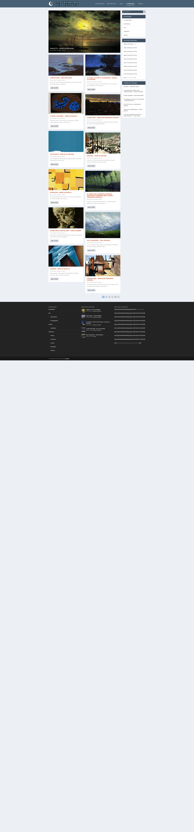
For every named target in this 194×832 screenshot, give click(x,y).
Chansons (53, 339)
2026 (125, 44)
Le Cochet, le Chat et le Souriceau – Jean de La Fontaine (102, 78)
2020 (125, 66)
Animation (53, 328)
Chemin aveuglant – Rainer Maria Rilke (134, 95)
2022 (125, 59)
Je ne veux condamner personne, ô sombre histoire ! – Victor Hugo (133, 115)
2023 (125, 55)
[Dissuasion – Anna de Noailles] (66, 179)
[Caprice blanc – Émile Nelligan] (66, 65)
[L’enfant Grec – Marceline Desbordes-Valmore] (102, 265)
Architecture (111, 4)
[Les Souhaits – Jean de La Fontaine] (66, 141)
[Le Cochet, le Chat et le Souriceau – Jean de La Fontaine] (102, 65)
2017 (125, 77)
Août (134, 309)
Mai (127, 309)
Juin (129, 309)
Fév (120, 309)
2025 (125, 47)
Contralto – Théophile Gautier (131, 86)
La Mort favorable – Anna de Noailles (63, 116)
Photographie (54, 320)
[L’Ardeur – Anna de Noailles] (66, 256)
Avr (125, 309)
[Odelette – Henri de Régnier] (83, 311)
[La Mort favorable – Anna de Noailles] (66, 103)
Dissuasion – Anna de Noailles (61, 192)
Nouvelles (53, 346)
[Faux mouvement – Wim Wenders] (83, 336)
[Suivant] (118, 297)
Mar (122, 309)
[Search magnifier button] (144, 11)
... (112, 297)
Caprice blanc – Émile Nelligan (61, 78)
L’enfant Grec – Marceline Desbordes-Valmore (100, 279)
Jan (118, 309)
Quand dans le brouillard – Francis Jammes (65, 230)
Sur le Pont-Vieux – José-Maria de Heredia (132, 104)
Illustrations (54, 317)
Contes (52, 343)
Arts (121, 4)
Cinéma (140, 4)
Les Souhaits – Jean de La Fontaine (62, 154)
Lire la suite (54, 88)
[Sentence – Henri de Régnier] (102, 143)
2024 (125, 51)
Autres (52, 335)
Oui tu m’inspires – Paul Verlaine (98, 240)
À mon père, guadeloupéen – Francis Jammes (133, 110)
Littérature (130, 4)
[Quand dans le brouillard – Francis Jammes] (66, 217)
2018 (125, 74)
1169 (115, 298)
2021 (125, 62)
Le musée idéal (100, 4)
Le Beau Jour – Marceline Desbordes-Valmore (103, 117)
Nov (142, 313)
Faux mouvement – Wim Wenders (94, 335)
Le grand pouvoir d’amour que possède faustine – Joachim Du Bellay (133, 91)
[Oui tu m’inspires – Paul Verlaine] (102, 225)
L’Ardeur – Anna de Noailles (60, 269)
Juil (132, 309)
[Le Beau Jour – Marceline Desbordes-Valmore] (102, 104)
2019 (125, 70)
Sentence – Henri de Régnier (97, 156)
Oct (139, 313)
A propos (67, 358)
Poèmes (63, 50)
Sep (137, 313)
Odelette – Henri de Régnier (62, 48)
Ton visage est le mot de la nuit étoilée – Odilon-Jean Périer (134, 99)
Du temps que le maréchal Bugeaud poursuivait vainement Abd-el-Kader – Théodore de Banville (100, 195)
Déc (144, 313)
